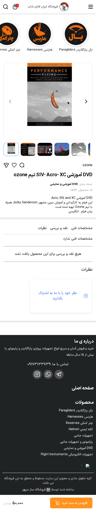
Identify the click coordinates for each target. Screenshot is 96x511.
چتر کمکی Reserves (79, 423)
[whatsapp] (48, 374)
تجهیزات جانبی (83, 435)
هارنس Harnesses (80, 416)
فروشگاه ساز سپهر (34, 489)
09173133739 (38, 364)
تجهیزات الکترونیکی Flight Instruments (67, 454)
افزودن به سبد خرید (74, 503)
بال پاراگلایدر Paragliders (76, 410)
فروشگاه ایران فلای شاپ (43, 6)
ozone (87, 165)
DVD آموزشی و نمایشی (64, 184)
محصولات (84, 402)
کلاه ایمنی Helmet (81, 429)
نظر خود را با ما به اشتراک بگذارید (57, 295)
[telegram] (59, 374)
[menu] (91, 7)
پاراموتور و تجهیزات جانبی (76, 442)
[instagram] (37, 374)
